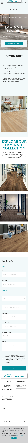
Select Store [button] (13, 9)
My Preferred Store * (7, 332)
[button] (20, 2)
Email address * (5, 313)
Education (6, 421)
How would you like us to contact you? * (12, 295)
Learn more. (19, 435)
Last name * (5, 280)
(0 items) (25, 2)
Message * (4, 341)
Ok (14, 437)
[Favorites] (22, 2)
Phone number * (6, 303)
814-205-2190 (7, 388)
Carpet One (4, 16)
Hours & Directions (13, 43)
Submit (14, 368)
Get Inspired (7, 415)
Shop (4, 408)
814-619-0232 (20, 386)
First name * (5, 270)
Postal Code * (5, 322)
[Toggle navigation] (2, 3)
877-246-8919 (7, 398)
